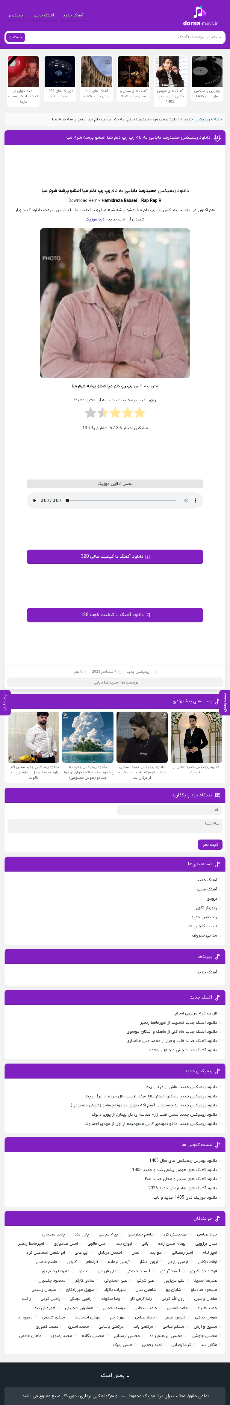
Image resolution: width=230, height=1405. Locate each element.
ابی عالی (81, 1253)
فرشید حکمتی (138, 1271)
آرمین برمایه (119, 1262)
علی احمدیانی (115, 1280)
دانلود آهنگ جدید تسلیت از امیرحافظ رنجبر (178, 1023)
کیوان (71, 1262)
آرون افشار (148, 1262)
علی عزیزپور (174, 1280)
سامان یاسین (205, 1299)
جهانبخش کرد (175, 1234)
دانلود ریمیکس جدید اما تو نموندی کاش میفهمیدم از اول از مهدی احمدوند (150, 1124)
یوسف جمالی (114, 1308)
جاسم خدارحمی (141, 1234)
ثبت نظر (210, 845)
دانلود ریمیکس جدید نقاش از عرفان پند (181, 1087)
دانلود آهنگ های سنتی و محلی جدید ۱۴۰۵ (180, 1179)
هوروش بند (44, 1308)
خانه (218, 119)
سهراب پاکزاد (115, 1290)
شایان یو (173, 1290)
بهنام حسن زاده (172, 1244)
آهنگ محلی (44, 15)
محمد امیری (78, 1327)
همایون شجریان (79, 1308)
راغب (26, 1299)
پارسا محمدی (53, 1234)
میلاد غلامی (145, 1317)
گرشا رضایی (181, 1345)
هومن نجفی (174, 1317)
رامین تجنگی (81, 1299)
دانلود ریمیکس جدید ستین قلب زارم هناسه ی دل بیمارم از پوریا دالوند (154, 1114)
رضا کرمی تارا (141, 1299)
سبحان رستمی (43, 1290)
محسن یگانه (93, 1336)
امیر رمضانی (182, 1253)
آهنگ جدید (73, 15)
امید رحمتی (152, 1345)
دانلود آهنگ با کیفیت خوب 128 (112, 615)
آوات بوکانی (207, 1262)
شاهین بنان (145, 1290)
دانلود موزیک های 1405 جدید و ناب (185, 1197)
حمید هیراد (207, 1308)
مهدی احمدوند (87, 1317)
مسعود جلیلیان (52, 1280)
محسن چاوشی (204, 1336)
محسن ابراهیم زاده (166, 1336)
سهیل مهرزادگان (80, 1290)
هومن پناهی (206, 1317)
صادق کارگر (85, 1280)
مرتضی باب (143, 1327)
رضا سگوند (110, 1299)
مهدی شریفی (53, 1317)
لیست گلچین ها (202, 926)
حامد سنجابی (145, 1308)
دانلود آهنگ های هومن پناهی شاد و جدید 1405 (174, 1170)
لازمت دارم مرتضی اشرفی (195, 1013)
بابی (145, 1244)
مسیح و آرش (205, 1327)
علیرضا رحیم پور (55, 1271)
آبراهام (92, 1262)
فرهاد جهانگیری (203, 1271)
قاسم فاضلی (46, 1262)
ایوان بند (124, 1244)
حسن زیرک (122, 1345)
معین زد (25, 1317)
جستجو (15, 37)
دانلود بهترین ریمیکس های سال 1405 (183, 1161)
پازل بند (82, 1234)
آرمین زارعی (178, 1262)
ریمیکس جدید (197, 119)
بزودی (212, 899)
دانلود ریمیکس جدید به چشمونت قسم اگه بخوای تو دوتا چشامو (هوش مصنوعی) (144, 1105)
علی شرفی (145, 1280)
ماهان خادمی (30, 1336)
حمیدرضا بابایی (140, 190)
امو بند (156, 1253)
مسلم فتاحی (173, 1327)
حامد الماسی (177, 1308)
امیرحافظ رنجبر (31, 1244)
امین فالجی (97, 1244)
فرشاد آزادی (170, 1271)
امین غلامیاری (66, 1244)
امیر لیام (209, 1253)
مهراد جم (117, 1317)
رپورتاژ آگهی (206, 908)
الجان (135, 1253)
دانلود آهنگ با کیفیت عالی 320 (112, 556)
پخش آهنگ (113, 1376)
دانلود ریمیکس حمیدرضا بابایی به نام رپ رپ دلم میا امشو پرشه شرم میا (138, 137)
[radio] (139, 414)
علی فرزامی (107, 1271)
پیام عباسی (108, 1234)
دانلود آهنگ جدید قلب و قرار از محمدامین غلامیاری (171, 1041)
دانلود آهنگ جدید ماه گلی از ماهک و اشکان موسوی (171, 1032)
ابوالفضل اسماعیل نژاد (45, 1253)
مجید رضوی (61, 1336)
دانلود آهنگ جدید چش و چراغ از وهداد (182, 1050)
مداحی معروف (204, 935)
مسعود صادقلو (204, 1290)
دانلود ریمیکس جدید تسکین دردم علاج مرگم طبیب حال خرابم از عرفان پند (151, 1096)
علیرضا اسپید (205, 1280)
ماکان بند (209, 1345)
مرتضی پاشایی (111, 1327)
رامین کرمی (50, 1299)
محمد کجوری (47, 1327)
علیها (83, 1271)
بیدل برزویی (206, 1244)
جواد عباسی (207, 1234)
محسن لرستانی (127, 1336)
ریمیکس (17, 15)
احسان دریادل (110, 1253)
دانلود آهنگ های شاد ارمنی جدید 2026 (182, 1188)
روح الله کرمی (172, 1299)
